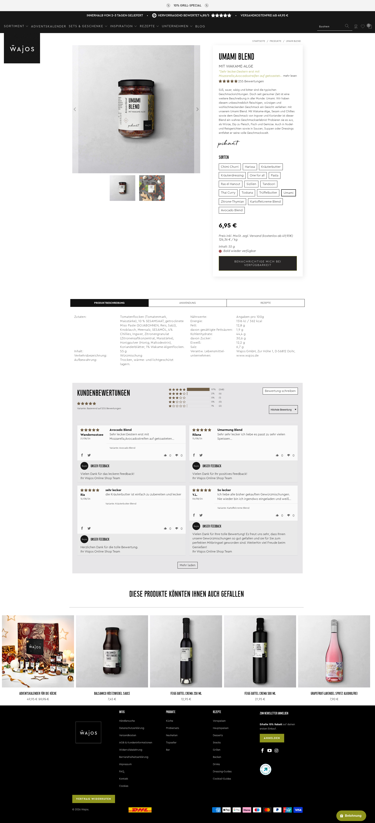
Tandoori (268, 184)
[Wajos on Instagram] (276, 750)
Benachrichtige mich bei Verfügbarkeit (257, 263)
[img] (91, 430)
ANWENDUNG (187, 303)
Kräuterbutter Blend (125, 503)
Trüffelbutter (268, 192)
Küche (169, 721)
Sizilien (251, 184)
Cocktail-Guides (222, 778)
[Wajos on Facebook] (263, 750)
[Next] (197, 109)
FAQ (121, 771)
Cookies (123, 786)
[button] (16, 26)
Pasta (274, 175)
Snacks (217, 742)
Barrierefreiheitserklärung (133, 757)
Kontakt (123, 778)
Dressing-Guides (222, 771)
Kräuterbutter (271, 166)
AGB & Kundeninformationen (135, 742)
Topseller (171, 742)
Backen (217, 757)
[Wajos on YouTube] (270, 750)
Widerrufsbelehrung (130, 749)
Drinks (216, 764)
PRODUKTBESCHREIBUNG (109, 303)
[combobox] (334, 26)
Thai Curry (228, 192)
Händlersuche (127, 721)
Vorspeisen (219, 721)
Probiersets (172, 728)
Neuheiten (172, 735)
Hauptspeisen (221, 728)
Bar (168, 749)
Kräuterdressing (232, 175)
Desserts (218, 735)
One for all (257, 175)
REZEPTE (266, 303)
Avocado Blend (232, 210)
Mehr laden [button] (188, 565)
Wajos (84, 809)
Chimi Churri (230, 166)
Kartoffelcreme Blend (265, 201)
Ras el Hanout (230, 184)
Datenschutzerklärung (131, 728)
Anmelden (272, 738)
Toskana (247, 192)
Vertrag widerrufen (93, 799)
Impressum (125, 764)
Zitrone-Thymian (232, 201)
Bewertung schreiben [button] (280, 391)
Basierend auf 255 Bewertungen (104, 408)
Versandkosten (127, 735)
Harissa (250, 166)
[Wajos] (22, 48)
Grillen (216, 749)
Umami (289, 192)
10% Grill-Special (187, 5)
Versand (255, 235)
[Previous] (75, 109)
